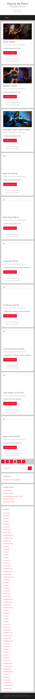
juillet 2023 (6, 613)
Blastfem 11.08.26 (10, 86)
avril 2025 (6, 557)
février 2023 (6, 627)
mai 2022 (6, 652)
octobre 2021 (7, 669)
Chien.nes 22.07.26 (10, 261)
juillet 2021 (6, 677)
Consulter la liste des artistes (11, 480)
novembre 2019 (8, 685)
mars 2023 (6, 624)
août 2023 (6, 610)
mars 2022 (6, 657)
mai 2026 (6, 521)
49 (19, 461)
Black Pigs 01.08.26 (10, 217)
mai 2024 (6, 585)
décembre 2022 (8, 632)
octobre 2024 (7, 574)
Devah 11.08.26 (9, 42)
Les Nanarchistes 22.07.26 (13, 349)
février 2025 (6, 563)
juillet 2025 (6, 549)
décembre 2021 (8, 663)
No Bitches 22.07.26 (11, 305)
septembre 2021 (8, 671)
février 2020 (6, 680)
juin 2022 (5, 649)
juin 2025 (6, 552)
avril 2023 (6, 621)
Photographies (15, 59)
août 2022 (6, 644)
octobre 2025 (7, 541)
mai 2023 (6, 619)
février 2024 (6, 593)
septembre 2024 (8, 577)
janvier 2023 (6, 630)
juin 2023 (6, 616)
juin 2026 (6, 518)
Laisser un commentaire (12, 61)
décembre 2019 (8, 683)
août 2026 (6, 513)
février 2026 (6, 529)
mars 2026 (6, 527)
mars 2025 (6, 560)
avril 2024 (6, 588)
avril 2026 (6, 524)
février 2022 (6, 660)
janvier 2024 (6, 596)
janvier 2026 (6, 532)
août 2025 (6, 546)
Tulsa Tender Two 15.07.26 (13, 393)
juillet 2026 (6, 515)
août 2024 (6, 580)
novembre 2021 (8, 666)
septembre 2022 (8, 641)
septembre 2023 (8, 607)
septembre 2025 (8, 543)
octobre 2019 (7, 688)
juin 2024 (6, 582)
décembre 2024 (8, 568)
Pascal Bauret (21, 45)
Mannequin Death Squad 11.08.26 (16, 129)
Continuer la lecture (10, 53)
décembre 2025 (8, 535)
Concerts (8, 59)
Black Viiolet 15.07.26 (11, 436)
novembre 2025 (8, 538)
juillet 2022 (6, 646)
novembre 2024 (8, 571)
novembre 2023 (8, 602)
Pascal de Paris (17, 3)
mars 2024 (6, 591)
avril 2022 (6, 655)
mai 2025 (6, 555)
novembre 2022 (8, 635)
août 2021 (6, 674)
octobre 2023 (7, 605)
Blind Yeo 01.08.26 (10, 173)
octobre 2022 (7, 638)
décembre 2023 (8, 599)
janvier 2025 (6, 566)
